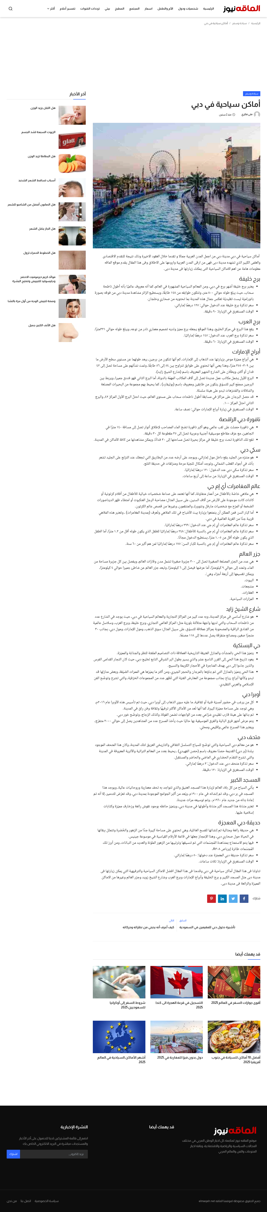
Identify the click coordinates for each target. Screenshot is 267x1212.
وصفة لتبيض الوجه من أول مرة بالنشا (31, 301)
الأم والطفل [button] (165, 8)
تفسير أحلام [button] (67, 8)
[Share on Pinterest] (211, 899)
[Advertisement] (133, 60)
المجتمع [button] (134, 8)
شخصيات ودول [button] (188, 8)
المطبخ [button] (119, 8)
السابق (182, 920)
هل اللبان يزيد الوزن (42, 108)
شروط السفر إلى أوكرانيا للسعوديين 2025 (127, 1005)
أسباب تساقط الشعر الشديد (36, 180)
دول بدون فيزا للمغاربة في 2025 (180, 1057)
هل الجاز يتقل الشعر (42, 228)
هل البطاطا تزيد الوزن (41, 156)
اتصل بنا (26, 1201)
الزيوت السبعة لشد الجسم (38, 132)
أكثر (52, 8)
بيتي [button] (107, 8)
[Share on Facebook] (244, 899)
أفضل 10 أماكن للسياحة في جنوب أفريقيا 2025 (236, 1060)
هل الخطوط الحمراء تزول (39, 252)
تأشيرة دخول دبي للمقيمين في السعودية (207, 927)
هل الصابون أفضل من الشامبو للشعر (31, 204)
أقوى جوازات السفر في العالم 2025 (235, 1002)
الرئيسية (208, 8)
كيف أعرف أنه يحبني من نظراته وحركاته (148, 927)
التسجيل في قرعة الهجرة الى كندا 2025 (179, 1005)
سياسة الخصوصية (47, 1201)
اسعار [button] (148, 8)
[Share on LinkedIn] (222, 899)
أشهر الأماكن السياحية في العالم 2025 (121, 1060)
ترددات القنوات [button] (90, 8)
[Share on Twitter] (233, 899)
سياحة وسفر (239, 23)
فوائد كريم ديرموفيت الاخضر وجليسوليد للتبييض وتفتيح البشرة (33, 279)
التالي (171, 920)
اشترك (13, 1154)
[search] (10, 8)
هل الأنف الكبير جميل (41, 325)
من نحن (12, 1201)
